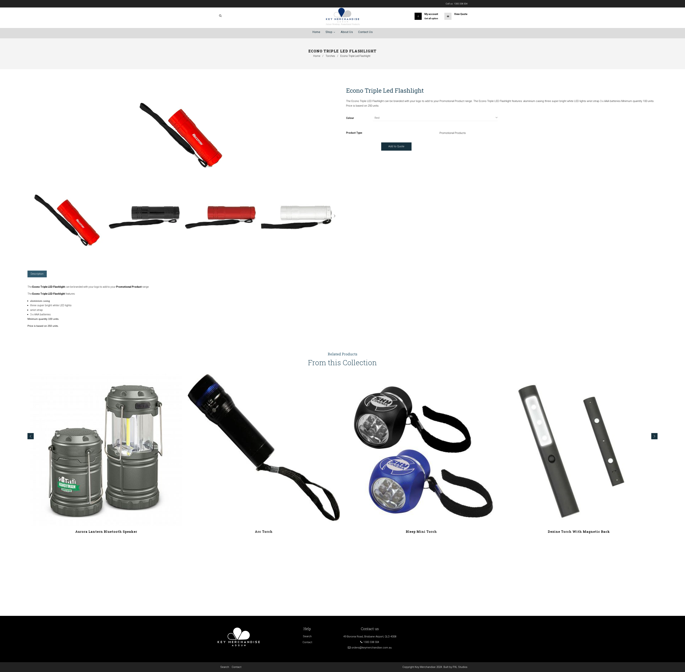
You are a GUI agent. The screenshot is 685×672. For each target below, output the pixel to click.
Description (37, 273)
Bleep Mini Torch (421, 531)
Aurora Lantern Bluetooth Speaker (106, 531)
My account (431, 14)
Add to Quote (396, 146)
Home (316, 56)
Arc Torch (264, 531)
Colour (350, 118)
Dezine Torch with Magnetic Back (579, 531)
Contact (307, 642)
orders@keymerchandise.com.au (371, 647)
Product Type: (354, 132)
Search (307, 636)
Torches (330, 56)
